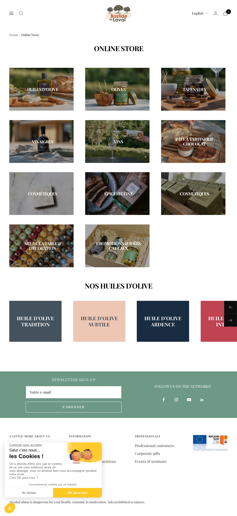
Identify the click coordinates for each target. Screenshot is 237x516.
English (197, 13)
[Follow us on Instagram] (176, 399)
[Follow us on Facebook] (163, 399)
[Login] (215, 13)
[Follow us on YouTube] (189, 399)
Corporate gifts (147, 453)
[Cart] (225, 13)
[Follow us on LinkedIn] (202, 399)
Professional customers (154, 445)
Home (13, 35)
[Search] (21, 13)
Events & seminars (150, 461)
